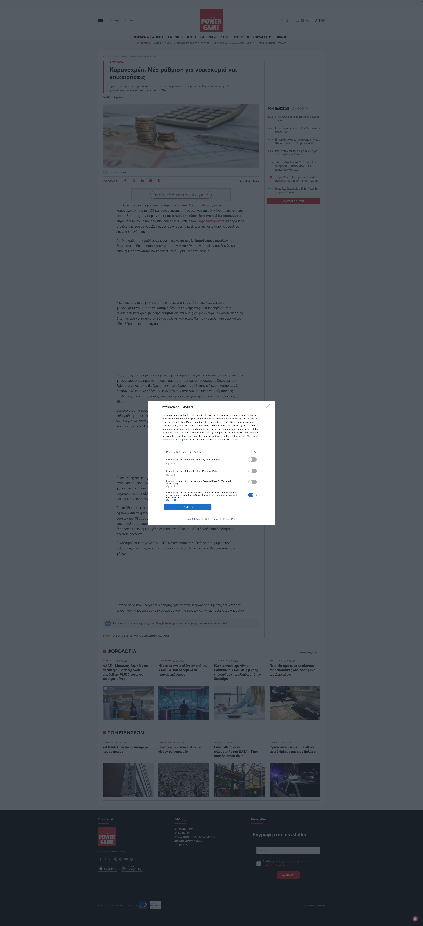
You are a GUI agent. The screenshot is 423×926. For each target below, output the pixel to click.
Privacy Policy (230, 519)
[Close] (269, 407)
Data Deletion (193, 519)
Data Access (211, 519)
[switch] (252, 459)
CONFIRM (188, 507)
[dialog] (211, 463)
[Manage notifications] (415, 918)
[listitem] (211, 452)
